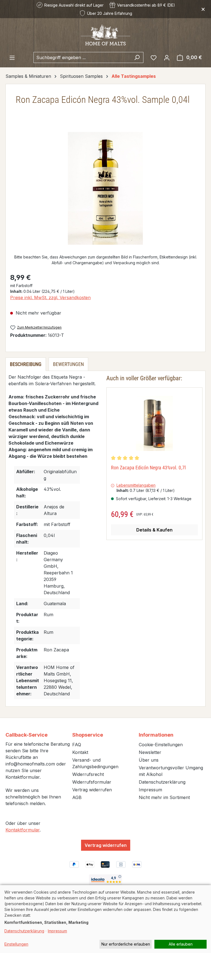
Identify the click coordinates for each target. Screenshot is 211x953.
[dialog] (105, 919)
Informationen (156, 735)
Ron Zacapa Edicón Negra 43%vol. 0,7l (148, 467)
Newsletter (150, 752)
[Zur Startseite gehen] (105, 35)
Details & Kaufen (154, 530)
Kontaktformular (22, 830)
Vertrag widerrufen (92, 789)
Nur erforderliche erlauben (125, 944)
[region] (105, 188)
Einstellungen (16, 944)
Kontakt (80, 752)
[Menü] (12, 57)
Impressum (150, 789)
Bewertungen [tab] (68, 364)
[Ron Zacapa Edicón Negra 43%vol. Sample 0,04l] (105, 188)
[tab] (25, 364)
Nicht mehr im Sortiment (164, 797)
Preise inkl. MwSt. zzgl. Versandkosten (50, 297)
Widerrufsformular (91, 782)
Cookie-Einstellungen (161, 744)
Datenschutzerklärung (162, 782)
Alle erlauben (181, 944)
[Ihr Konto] (166, 57)
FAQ (76, 744)
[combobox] (82, 57)
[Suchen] (137, 57)
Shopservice (87, 735)
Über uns (149, 760)
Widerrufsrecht (88, 774)
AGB (77, 797)
